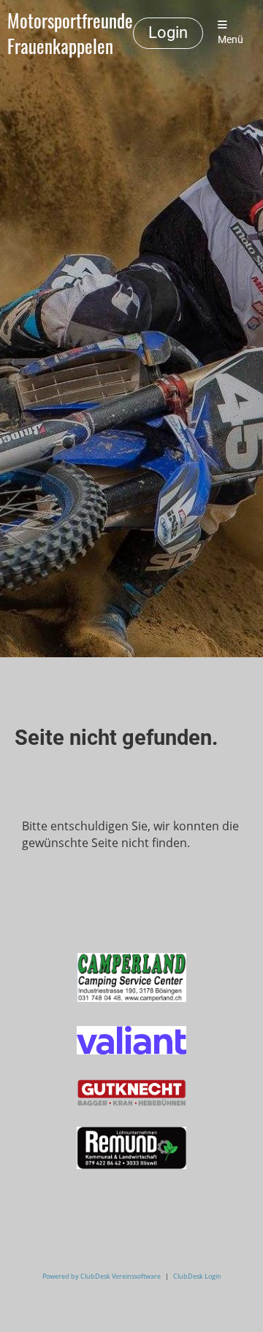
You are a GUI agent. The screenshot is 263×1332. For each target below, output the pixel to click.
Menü (230, 40)
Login (168, 32)
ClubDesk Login (197, 1276)
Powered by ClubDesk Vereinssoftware (101, 1276)
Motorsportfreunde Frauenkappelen (70, 33)
